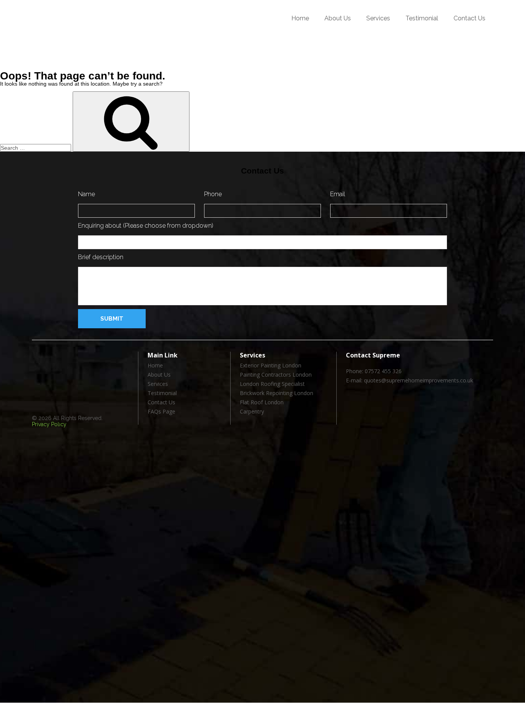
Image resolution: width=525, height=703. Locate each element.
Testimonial (421, 18)
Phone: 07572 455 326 (374, 371)
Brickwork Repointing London (276, 393)
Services (378, 18)
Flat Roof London (262, 402)
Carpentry (252, 412)
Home (300, 18)
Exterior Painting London (270, 365)
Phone (213, 194)
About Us (337, 18)
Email (337, 194)
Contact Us (469, 18)
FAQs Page (161, 412)
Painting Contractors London (276, 375)
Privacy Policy (49, 424)
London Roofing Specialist (272, 384)
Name (86, 194)
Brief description (100, 257)
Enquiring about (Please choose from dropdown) (145, 225)
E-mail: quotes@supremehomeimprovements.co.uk (409, 380)
